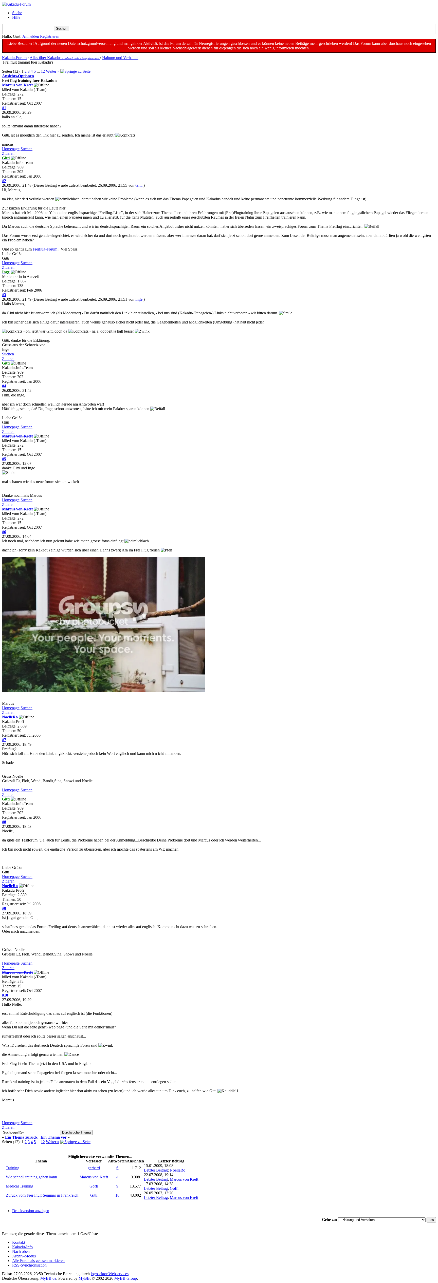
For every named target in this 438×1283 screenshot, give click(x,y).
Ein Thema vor (54, 1137)
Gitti (138, 185)
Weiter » (52, 71)
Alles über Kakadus (65, 57)
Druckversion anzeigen (30, 1211)
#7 (4, 740)
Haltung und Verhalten (120, 57)
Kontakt (18, 1242)
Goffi (93, 1186)
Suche (17, 13)
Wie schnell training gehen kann (31, 1177)
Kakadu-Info (22, 1247)
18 (117, 1195)
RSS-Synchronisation (29, 1265)
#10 (5, 995)
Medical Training (19, 1186)
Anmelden (30, 36)
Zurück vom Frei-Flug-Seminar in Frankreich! (43, 1195)
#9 (4, 908)
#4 (4, 386)
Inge (138, 299)
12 (43, 71)
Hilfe (16, 17)
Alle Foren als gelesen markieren (38, 1260)
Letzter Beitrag (156, 1170)
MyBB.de (48, 1278)
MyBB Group (125, 1278)
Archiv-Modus (24, 1256)
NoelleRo (10, 717)
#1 (4, 108)
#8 (4, 822)
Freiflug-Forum (45, 249)
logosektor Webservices (110, 1274)
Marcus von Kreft (94, 1177)
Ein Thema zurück (21, 1137)
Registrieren (49, 36)
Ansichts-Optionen (18, 76)
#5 (4, 459)
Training (12, 1168)
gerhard (94, 1168)
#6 (4, 532)
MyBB (84, 1278)
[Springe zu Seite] (75, 71)
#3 (4, 295)
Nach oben (21, 1251)
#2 (4, 181)
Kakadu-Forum (14, 57)
